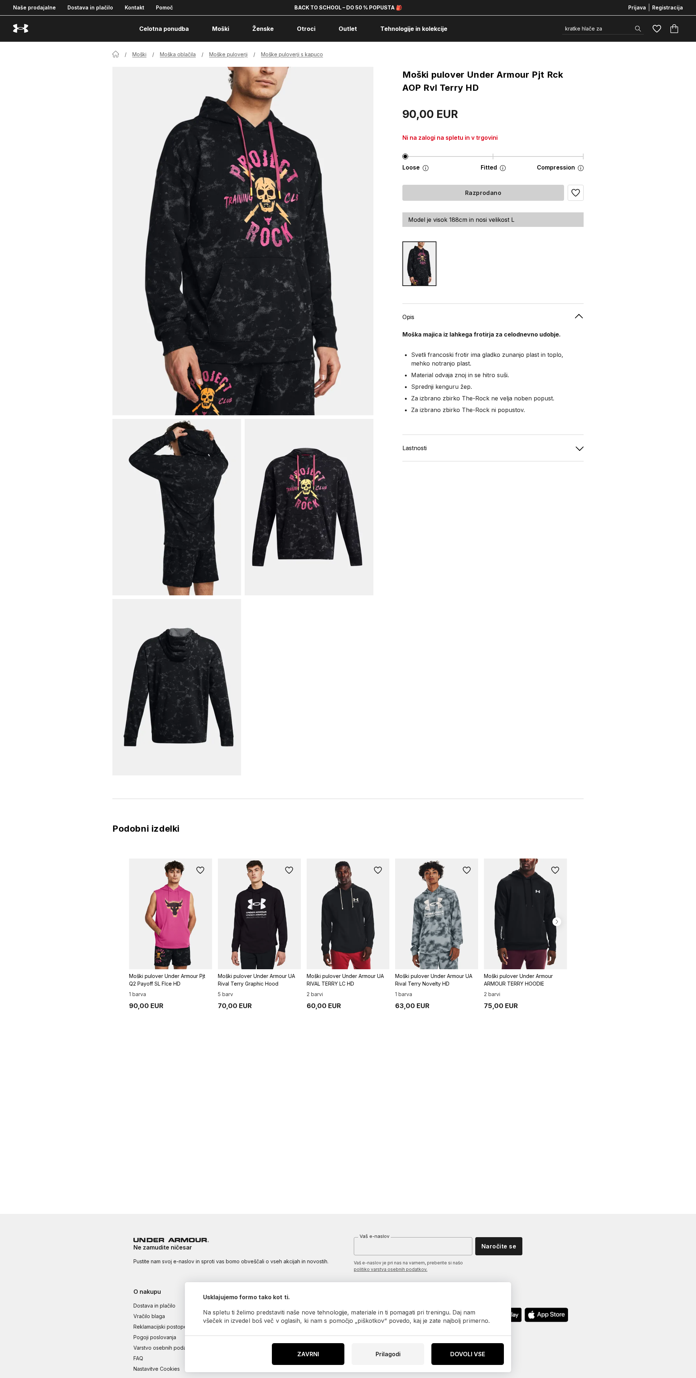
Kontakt (134, 7)
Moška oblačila (178, 54)
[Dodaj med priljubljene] (200, 870)
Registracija (667, 7)
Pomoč (164, 7)
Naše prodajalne (34, 7)
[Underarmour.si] (20, 28)
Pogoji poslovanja (154, 1337)
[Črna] (419, 263)
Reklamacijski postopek (161, 1327)
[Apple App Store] (546, 1315)
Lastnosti (414, 448)
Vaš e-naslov (374, 1236)
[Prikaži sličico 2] (309, 507)
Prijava (637, 7)
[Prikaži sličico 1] (176, 507)
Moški (139, 54)
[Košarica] (674, 28)
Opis (408, 317)
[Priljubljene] (656, 28)
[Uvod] (115, 54)
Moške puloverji (228, 54)
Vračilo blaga (149, 1316)
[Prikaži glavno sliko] (242, 241)
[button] (576, 193)
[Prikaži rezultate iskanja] (638, 29)
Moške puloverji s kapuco (292, 54)
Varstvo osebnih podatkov (165, 1348)
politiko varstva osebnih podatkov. (390, 1269)
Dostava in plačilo (90, 7)
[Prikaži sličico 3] (176, 687)
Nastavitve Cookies (156, 1369)
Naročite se (498, 1246)
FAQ (138, 1358)
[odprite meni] (195, 28)
